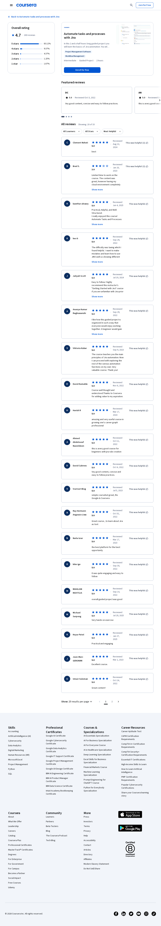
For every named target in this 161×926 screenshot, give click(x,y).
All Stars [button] (89, 131)
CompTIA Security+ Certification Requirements (134, 753)
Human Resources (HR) (18, 755)
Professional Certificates (20, 845)
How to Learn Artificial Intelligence (131, 771)
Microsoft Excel (15, 759)
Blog (48, 831)
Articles (87, 849)
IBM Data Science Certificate (59, 786)
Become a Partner (16, 873)
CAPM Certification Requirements (130, 738)
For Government (16, 864)
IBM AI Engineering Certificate (60, 773)
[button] (77, 701)
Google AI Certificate (56, 735)
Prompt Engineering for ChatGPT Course (95, 781)
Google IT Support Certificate (60, 756)
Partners (50, 821)
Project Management (18, 764)
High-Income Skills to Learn (134, 764)
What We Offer (15, 821)
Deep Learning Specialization (97, 754)
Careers (12, 831)
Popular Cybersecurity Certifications (131, 786)
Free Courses (14, 882)
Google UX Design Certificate (59, 768)
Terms (87, 826)
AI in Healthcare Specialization (98, 750)
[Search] (131, 5)
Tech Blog (50, 840)
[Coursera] (26, 5)
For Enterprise (15, 859)
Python (11, 769)
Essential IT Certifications (133, 759)
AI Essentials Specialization (96, 735)
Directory (88, 854)
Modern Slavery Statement (96, 864)
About (11, 816)
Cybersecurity (15, 740)
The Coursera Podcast (56, 835)
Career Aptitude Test (131, 731)
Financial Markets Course (95, 767)
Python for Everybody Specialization (94, 789)
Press (86, 816)
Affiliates (88, 859)
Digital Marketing (16, 750)
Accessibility (90, 840)
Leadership (13, 826)
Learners (50, 816)
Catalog (11, 835)
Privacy (87, 831)
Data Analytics (14, 745)
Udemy (11, 887)
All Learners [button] (69, 131)
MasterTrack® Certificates (20, 849)
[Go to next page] (118, 701)
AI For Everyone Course (95, 745)
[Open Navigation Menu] (11, 5)
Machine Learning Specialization (92, 773)
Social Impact (14, 878)
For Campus (13, 868)
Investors (88, 821)
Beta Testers (52, 826)
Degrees (12, 854)
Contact (87, 845)
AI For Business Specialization (98, 740)
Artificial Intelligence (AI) (19, 736)
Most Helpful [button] (110, 131)
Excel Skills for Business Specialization (95, 761)
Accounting (13, 731)
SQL (10, 773)
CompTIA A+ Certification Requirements (133, 745)
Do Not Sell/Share (92, 868)
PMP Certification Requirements (129, 778)
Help (86, 835)
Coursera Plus (14, 840)
